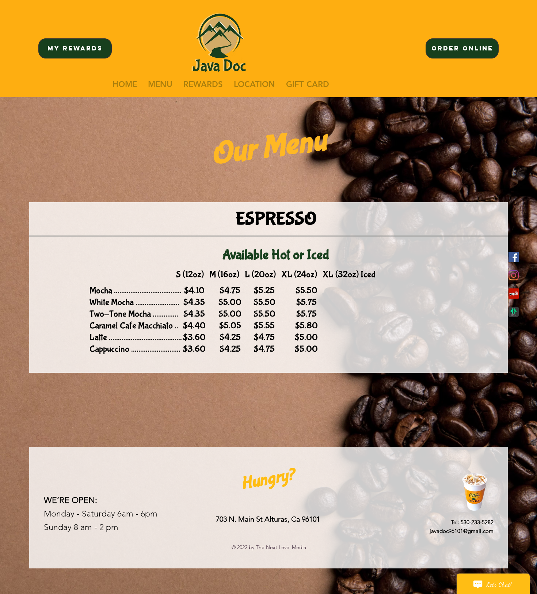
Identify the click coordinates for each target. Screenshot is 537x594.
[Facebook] (514, 257)
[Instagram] (514, 275)
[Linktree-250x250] (514, 312)
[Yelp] (514, 293)
